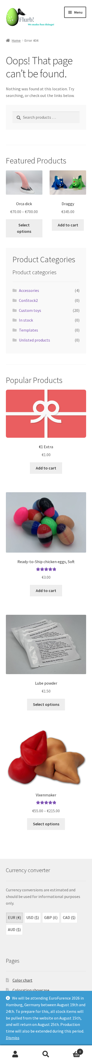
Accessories (29, 290)
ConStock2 (28, 300)
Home (16, 40)
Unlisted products (34, 340)
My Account (15, 1054)
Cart (71, 1050)
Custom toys (30, 310)
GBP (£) (50, 917)
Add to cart (68, 224)
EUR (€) (14, 917)
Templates (28, 330)
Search (46, 1054)
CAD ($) (69, 917)
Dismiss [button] (12, 1037)
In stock (26, 320)
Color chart (22, 980)
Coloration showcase (31, 990)
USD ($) (32, 917)
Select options (24, 228)
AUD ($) (14, 929)
